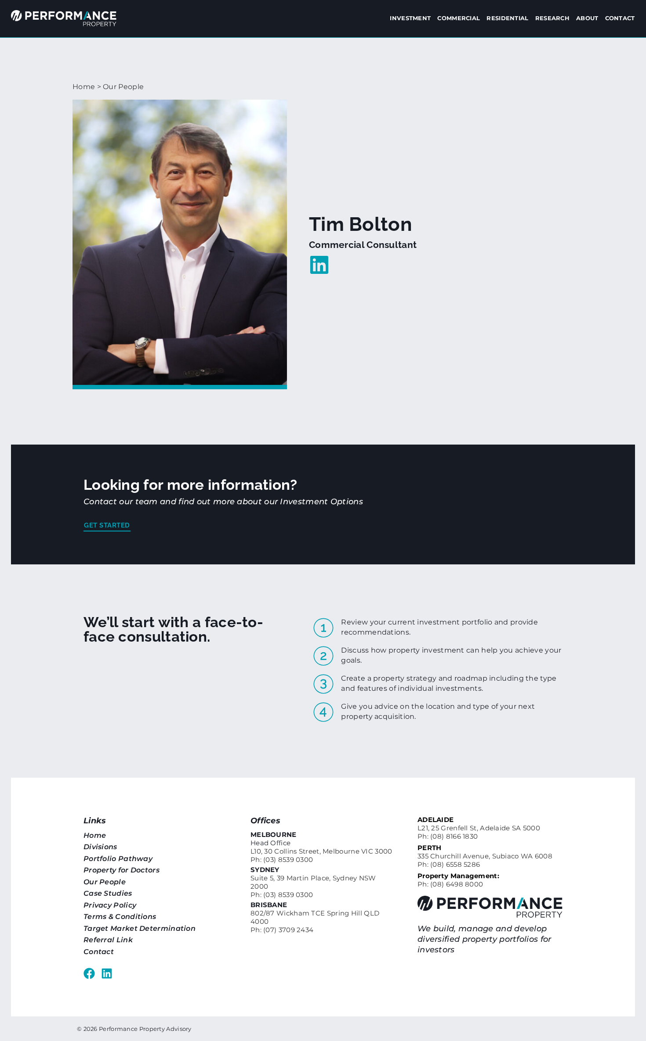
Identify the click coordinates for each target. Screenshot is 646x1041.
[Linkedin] (107, 973)
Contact (620, 18)
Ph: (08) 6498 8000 (450, 884)
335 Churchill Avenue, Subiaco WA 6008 (484, 856)
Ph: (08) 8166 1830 (447, 836)
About (587, 18)
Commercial (458, 18)
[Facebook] (89, 973)
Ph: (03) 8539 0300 (281, 859)
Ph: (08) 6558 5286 (448, 864)
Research (552, 18)
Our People (123, 87)
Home (84, 87)
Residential (507, 18)
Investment (410, 18)
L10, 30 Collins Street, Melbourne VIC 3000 (321, 851)
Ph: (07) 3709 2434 (281, 930)
